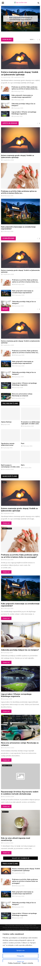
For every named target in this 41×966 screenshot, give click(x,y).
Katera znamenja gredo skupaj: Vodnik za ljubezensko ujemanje (19, 73)
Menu (32, 39)
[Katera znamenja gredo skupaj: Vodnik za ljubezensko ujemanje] (20, 56)
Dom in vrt (7, 39)
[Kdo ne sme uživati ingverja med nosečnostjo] (20, 822)
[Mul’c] (30, 457)
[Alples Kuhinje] (10, 414)
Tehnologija (5, 716)
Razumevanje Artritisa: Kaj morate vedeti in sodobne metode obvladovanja (19, 792)
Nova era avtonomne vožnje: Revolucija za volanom (22, 395)
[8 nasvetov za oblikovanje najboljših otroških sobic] (30, 414)
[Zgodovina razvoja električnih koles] (10, 435)
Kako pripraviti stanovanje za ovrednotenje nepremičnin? (22, 96)
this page (32, 930)
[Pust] (30, 435)
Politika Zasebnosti (14, 963)
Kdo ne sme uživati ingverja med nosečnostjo (15, 839)
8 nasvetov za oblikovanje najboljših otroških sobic (30, 423)
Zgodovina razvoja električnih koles (7, 444)
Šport (5, 309)
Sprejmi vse (20, 950)
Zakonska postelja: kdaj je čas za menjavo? (20, 20)
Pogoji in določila (27, 963)
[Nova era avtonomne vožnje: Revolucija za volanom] (6, 396)
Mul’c (23, 465)
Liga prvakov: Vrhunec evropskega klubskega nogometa (24, 113)
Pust (22, 443)
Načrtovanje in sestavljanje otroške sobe (10, 466)
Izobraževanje (8, 238)
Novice (4, 482)
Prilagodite (20, 956)
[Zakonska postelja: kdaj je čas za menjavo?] (5, 105)
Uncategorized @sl (7, 577)
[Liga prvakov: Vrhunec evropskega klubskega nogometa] (5, 114)
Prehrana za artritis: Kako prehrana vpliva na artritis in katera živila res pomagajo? (19, 556)
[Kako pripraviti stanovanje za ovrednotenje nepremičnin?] (5, 97)
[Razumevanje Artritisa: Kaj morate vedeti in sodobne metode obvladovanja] (20, 776)
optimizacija (7, 77)
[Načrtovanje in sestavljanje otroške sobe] (10, 457)
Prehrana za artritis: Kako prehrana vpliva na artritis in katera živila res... (25, 88)
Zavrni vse (20, 961)
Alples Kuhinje (6, 422)
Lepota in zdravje (10, 123)
